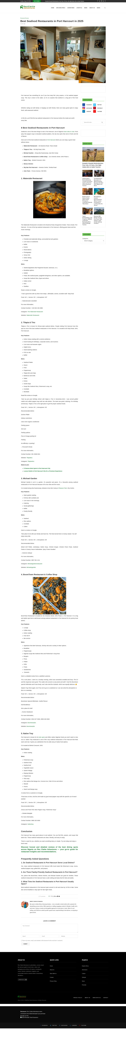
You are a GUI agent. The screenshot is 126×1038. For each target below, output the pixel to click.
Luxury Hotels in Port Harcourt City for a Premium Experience (43, 471)
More (98, 7)
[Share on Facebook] (51, 896)
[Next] (44, 1)
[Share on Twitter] (53, 896)
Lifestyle (79, 7)
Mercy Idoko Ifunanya (36, 901)
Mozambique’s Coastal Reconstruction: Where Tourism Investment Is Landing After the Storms (98, 201)
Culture (83, 973)
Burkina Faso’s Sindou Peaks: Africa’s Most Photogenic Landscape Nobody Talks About (87, 200)
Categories (85, 238)
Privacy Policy (53, 981)
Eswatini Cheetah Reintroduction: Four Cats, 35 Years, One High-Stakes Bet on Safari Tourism (64, 1)
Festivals (84, 984)
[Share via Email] (59, 896)
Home (52, 7)
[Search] (105, 7)
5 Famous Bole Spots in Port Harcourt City (37, 468)
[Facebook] (97, 1)
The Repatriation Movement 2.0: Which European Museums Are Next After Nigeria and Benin (98, 182)
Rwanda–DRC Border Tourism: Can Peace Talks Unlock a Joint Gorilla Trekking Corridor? (98, 220)
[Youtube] (105, 1)
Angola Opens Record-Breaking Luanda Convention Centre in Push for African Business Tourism (87, 182)
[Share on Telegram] (57, 896)
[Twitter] (99, 1)
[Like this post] (49, 896)
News (85, 7)
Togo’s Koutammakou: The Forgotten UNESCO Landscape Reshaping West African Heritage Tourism (87, 220)
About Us (52, 969)
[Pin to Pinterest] (54, 896)
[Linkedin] (103, 1)
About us (92, 7)
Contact (52, 977)
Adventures (70, 7)
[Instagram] (101, 1)
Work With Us (53, 973)
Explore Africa (60, 7)
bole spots (41, 737)
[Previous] (42, 1)
